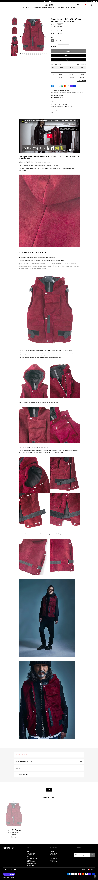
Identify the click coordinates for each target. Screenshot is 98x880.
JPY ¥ (88, 5)
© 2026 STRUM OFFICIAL (8, 877)
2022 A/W (36, 12)
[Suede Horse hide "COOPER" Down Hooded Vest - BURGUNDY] (14, 814)
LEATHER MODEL (54, 856)
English (83, 869)
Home (31, 12)
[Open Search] (78, 5)
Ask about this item (59, 95)
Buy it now (68, 60)
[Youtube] (94, 1)
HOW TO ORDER (31, 853)
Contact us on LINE (58, 97)
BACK (48, 790)
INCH (84, 80)
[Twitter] (91, 1)
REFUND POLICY (31, 865)
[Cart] (91, 5)
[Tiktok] (96, 1)
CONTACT (29, 856)
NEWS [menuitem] (50, 7)
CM (79, 80)
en (83, 5)
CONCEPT (52, 851)
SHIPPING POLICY (31, 863)
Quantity (54, 46)
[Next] (45, 36)
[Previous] (21, 36)
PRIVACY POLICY (31, 861)
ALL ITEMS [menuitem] (26, 7)
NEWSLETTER (53, 861)
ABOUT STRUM (69, 7)
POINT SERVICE (31, 855)
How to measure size (81, 64)
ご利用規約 (29, 860)
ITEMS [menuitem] (44, 7)
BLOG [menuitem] (54, 7)
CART (28, 851)
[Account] (80, 5)
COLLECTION (53, 855)
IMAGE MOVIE (53, 853)
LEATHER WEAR (35, 7)
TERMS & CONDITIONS (32, 858)
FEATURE (60, 7)
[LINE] (87, 1)
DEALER (52, 860)
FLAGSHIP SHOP (54, 858)
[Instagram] (89, 1)
